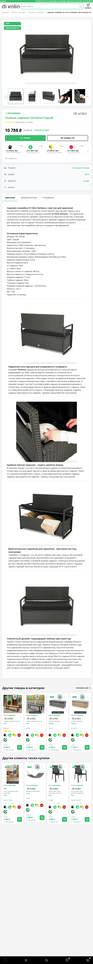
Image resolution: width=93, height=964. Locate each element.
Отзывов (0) (48, 198)
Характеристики (29, 198)
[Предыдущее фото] (7, 63)
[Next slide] (87, 149)
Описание (10, 198)
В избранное (12, 159)
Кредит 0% (69, 138)
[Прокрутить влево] (6, 96)
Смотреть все (82, 688)
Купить (27, 138)
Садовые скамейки (36, 12)
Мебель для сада (18, 12)
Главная (5, 12)
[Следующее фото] (85, 63)
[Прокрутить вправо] (87, 96)
